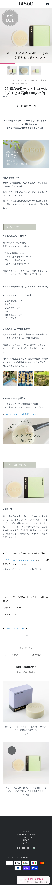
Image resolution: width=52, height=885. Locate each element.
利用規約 (26, 840)
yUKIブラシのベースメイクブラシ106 (19, 560)
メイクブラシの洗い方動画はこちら (20, 414)
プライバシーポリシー (26, 837)
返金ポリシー (26, 843)
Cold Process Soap (22, 80)
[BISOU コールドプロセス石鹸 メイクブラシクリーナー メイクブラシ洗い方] (26, 419)
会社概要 (26, 831)
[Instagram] (28, 848)
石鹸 (26, 636)
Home (14, 80)
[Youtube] (23, 848)
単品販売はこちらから (15, 628)
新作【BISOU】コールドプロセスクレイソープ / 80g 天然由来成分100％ (26, 728)
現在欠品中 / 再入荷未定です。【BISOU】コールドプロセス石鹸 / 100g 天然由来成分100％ (26, 789)
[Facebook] (18, 848)
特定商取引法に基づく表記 (26, 834)
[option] (12, 70)
